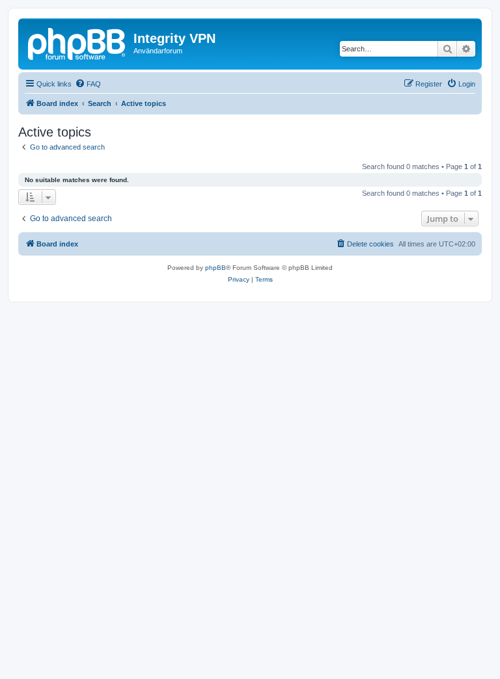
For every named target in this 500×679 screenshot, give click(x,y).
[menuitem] (88, 84)
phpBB (215, 267)
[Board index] (77, 42)
